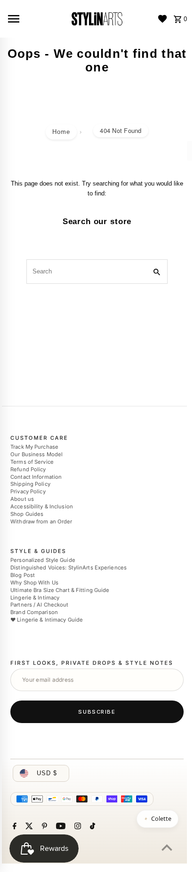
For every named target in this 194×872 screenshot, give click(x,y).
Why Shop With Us (34, 582)
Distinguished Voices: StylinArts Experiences (68, 567)
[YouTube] (59, 827)
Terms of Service (32, 462)
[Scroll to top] (167, 847)
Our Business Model (36, 454)
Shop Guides (26, 514)
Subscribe (96, 711)
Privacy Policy (28, 491)
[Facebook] (13, 827)
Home (61, 131)
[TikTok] (91, 827)
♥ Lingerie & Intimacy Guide (46, 619)
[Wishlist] (162, 19)
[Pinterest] (43, 827)
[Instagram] (76, 827)
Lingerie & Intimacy (34, 597)
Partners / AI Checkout (39, 604)
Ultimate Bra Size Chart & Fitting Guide (59, 590)
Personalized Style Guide (42, 560)
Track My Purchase (34, 447)
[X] (28, 827)
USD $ (47, 773)
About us (22, 499)
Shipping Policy (30, 484)
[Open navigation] (35, 19)
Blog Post (22, 575)
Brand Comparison (34, 612)
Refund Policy (28, 469)
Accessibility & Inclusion (41, 506)
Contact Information (36, 477)
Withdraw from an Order (41, 521)
